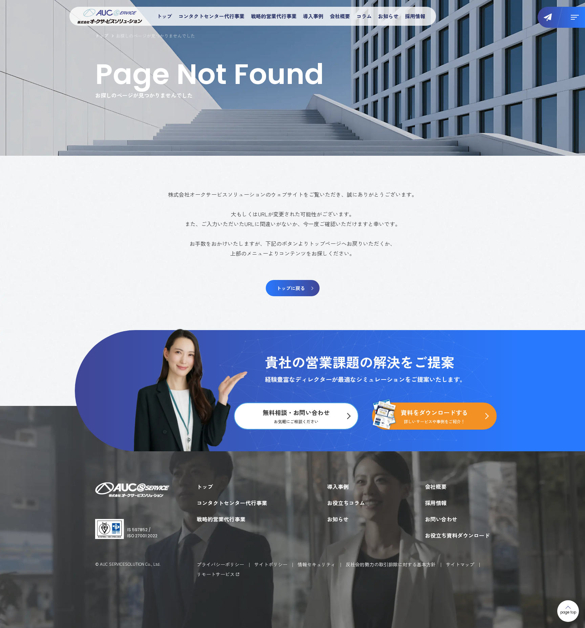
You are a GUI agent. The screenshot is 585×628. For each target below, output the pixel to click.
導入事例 (313, 16)
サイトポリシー (270, 564)
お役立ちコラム (346, 503)
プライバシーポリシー (220, 564)
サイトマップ (460, 564)
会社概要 (340, 16)
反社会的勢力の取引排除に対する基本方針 (391, 564)
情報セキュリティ (316, 564)
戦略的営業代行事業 (274, 16)
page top (568, 612)
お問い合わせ (441, 519)
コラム (364, 16)
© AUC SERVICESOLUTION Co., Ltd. (127, 564)
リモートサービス (216, 574)
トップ (164, 16)
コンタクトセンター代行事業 (211, 16)
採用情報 (415, 16)
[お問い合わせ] (550, 17)
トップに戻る (291, 288)
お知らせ (388, 16)
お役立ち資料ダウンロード (457, 535)
